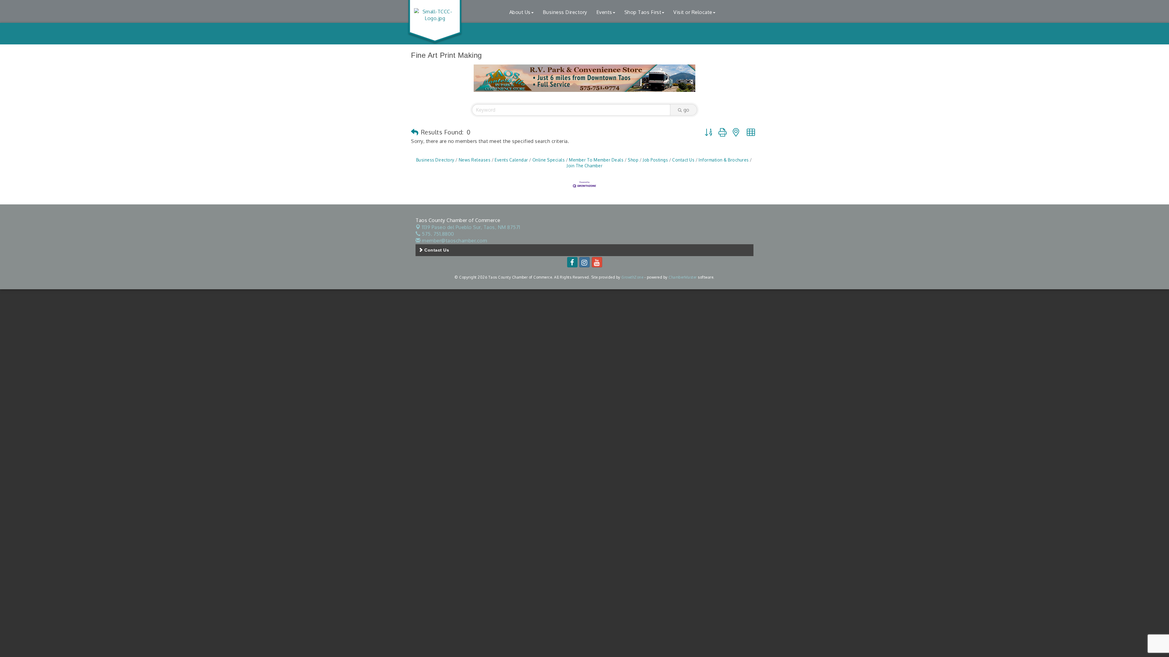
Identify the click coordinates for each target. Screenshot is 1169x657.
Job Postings (655, 159)
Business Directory (565, 12)
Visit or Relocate (692, 12)
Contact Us (683, 159)
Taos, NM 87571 (471, 227)
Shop (633, 159)
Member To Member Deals (596, 159)
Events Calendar (511, 159)
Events (604, 12)
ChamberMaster (683, 277)
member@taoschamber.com (454, 241)
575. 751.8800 (437, 234)
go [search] (686, 110)
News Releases (474, 159)
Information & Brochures (724, 159)
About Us (520, 12)
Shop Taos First (643, 12)
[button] (415, 132)
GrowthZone (632, 277)
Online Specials (548, 159)
